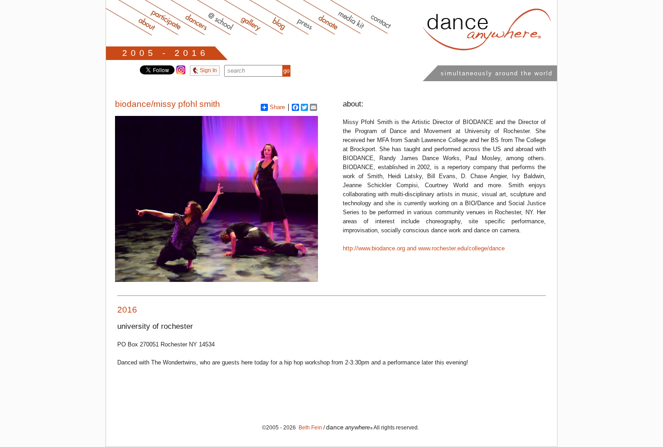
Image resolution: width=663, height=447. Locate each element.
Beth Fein (309, 427)
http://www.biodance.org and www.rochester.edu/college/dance (424, 248)
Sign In (207, 70)
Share (277, 107)
